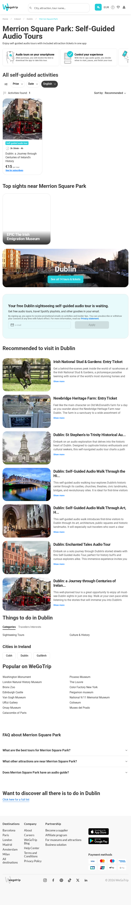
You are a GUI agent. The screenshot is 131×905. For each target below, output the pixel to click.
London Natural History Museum (22, 682)
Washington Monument (17, 677)
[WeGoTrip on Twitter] (78, 880)
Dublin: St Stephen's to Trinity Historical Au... (89, 435)
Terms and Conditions (31, 854)
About (28, 830)
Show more (58, 381)
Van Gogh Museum (14, 697)
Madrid (7, 844)
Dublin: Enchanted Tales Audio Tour (82, 544)
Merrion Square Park (48, 19)
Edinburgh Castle (13, 692)
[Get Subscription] (98, 7)
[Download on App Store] (98, 832)
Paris (6, 835)
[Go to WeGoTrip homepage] (12, 7)
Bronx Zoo (9, 687)
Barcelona (9, 830)
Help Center (31, 848)
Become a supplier (56, 830)
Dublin (30, 19)
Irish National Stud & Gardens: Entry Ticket (87, 362)
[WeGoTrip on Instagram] (45, 880)
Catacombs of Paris (14, 712)
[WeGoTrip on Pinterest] (61, 880)
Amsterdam (10, 849)
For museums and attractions (63, 840)
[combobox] (60, 8)
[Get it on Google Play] (98, 841)
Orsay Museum (12, 707)
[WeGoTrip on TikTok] (69, 880)
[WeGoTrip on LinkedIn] (86, 880)
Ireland (17, 19)
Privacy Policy (33, 861)
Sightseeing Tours (13, 635)
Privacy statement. (90, 318)
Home (5, 19)
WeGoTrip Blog (30, 841)
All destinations (10, 860)
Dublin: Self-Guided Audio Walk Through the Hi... (89, 473)
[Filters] (6, 84)
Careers (29, 835)
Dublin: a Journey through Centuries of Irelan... (84, 583)
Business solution (55, 844)
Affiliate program (56, 835)
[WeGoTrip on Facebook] (53, 880)
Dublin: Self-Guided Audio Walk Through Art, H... (89, 510)
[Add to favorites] (38, 102)
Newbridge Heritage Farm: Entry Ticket (85, 398)
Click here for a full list (16, 799)
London (7, 840)
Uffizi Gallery (10, 702)
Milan (6, 854)
